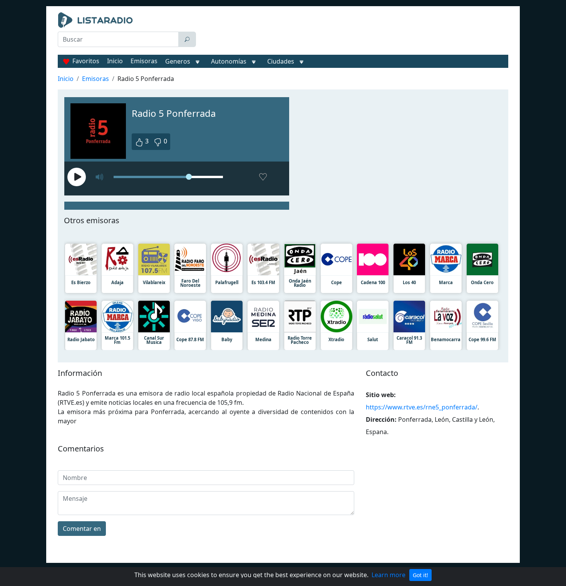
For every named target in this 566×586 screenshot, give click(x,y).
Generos (177, 61)
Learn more (388, 575)
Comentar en (82, 528)
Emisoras (144, 61)
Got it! (420, 575)
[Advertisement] (354, 31)
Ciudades (280, 61)
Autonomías (228, 61)
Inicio (115, 61)
